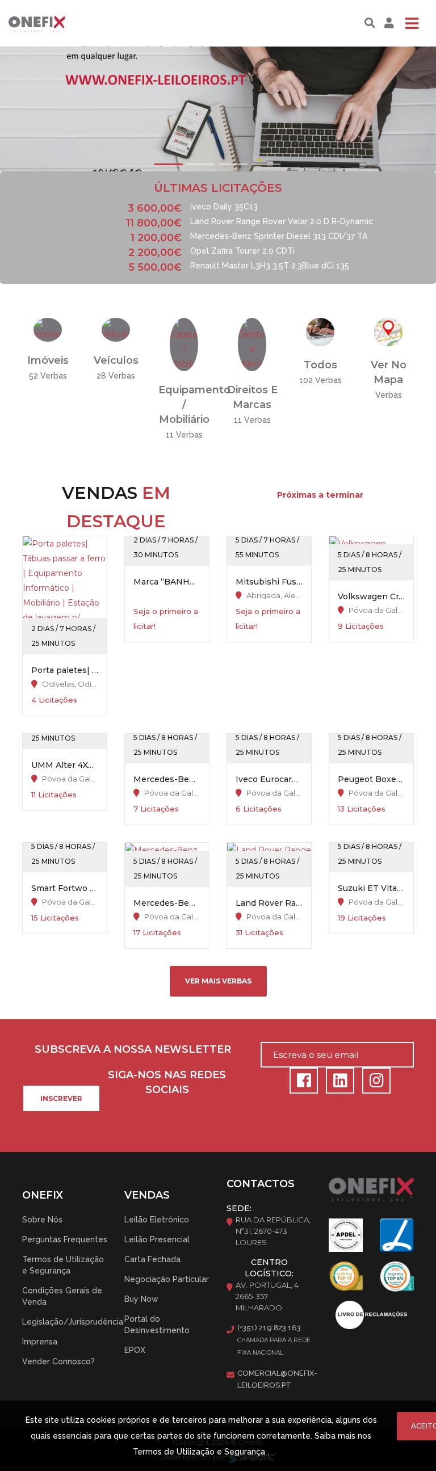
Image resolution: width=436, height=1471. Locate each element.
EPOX (134, 1350)
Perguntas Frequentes (64, 1239)
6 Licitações (259, 808)
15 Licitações (55, 917)
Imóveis (48, 360)
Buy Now (141, 1299)
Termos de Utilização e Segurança (63, 1265)
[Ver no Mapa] (388, 331)
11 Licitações (54, 794)
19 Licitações (362, 917)
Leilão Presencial (157, 1239)
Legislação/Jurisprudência (72, 1321)
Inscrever (61, 1098)
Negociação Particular (166, 1279)
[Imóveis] (47, 329)
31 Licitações (259, 932)
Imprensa (39, 1341)
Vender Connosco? (58, 1361)
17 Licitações (157, 932)
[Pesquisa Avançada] (370, 23)
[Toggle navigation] (411, 23)
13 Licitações (361, 808)
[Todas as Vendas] (320, 331)
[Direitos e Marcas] (252, 344)
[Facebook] (302, 1083)
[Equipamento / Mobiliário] (184, 344)
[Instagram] (374, 1083)
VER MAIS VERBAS (218, 981)
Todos (320, 365)
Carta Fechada (152, 1259)
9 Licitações (361, 626)
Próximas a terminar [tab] (320, 495)
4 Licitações (54, 699)
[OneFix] (47, 23)
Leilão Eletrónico (156, 1219)
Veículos (116, 360)
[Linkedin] (338, 1083)
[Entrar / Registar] (387, 23)
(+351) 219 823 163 (269, 1327)
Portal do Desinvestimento (157, 1324)
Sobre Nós (42, 1219)
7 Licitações (156, 808)
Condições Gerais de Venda (62, 1296)
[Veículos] (116, 329)
